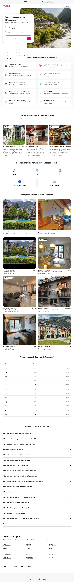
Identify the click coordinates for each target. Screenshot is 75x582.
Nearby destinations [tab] (8, 539)
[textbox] (12, 34)
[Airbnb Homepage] (6, 6)
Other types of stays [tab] (20, 539)
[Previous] (34, 122)
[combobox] (18, 29)
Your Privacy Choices (41, 579)
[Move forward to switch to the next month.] (24, 38)
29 (24, 55)
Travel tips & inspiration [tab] (44, 539)
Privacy (29, 579)
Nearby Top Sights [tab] (31, 539)
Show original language (48, 2)
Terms (33, 579)
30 (7, 58)
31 (10, 58)
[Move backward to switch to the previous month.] (7, 38)
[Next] (40, 122)
